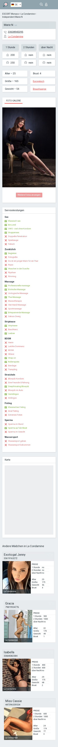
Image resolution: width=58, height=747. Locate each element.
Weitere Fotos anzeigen (29, 195)
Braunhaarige (39, 89)
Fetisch (11, 244)
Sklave (11, 354)
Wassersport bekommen (19, 445)
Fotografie (12, 257)
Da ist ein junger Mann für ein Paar (23, 261)
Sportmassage (14, 308)
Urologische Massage (18, 293)
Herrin (10, 342)
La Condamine (28, 14)
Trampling (12, 369)
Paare (10, 265)
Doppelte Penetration (17, 236)
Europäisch (38, 81)
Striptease (12, 325)
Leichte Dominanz (16, 346)
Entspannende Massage (19, 312)
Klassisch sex (14, 221)
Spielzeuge (13, 240)
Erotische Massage (16, 289)
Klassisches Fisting (17, 407)
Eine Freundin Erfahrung (18, 382)
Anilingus (12, 398)
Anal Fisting (13, 411)
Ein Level (12, 225)
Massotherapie (15, 301)
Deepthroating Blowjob (18, 386)
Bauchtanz (13, 329)
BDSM (11, 350)
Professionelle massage (19, 285)
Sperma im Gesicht (16, 432)
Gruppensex (13, 232)
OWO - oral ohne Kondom (19, 228)
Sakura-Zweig (14, 316)
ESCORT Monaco (10, 14)
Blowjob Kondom (16, 379)
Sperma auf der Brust (17, 428)
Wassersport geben (17, 441)
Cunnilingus (13, 394)
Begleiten (12, 253)
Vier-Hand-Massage (17, 305)
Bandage (12, 365)
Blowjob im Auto (15, 390)
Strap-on (12, 358)
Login (47, 3)
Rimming (12, 276)
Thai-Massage (14, 297)
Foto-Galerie (13, 100)
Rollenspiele (13, 362)
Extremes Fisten (15, 415)
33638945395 (15, 31)
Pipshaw (12, 272)
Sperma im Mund (15, 424)
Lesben (11, 333)
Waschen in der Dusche (18, 268)
